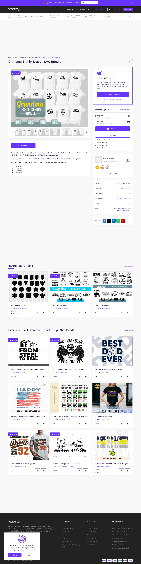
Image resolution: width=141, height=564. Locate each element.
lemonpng (16, 419)
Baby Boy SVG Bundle (60, 305)
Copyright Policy (92, 541)
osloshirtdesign (17, 466)
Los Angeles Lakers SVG (103, 417)
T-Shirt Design (125, 210)
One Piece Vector (118, 545)
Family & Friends (68, 466)
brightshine (58, 372)
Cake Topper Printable (119, 541)
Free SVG (65, 538)
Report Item (91, 545)
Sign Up (128, 9)
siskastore (100, 419)
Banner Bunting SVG (18, 305)
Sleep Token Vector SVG (120, 548)
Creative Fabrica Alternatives (122, 528)
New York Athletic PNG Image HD (23, 464)
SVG (129, 198)
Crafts (22, 57)
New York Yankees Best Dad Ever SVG (108, 370)
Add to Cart (113, 129)
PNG (121, 198)
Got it (15, 555)
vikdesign (100, 372)
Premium (100, 9)
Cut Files (30, 57)
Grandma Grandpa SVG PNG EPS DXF (66, 464)
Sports (26, 466)
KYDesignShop (59, 419)
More (29, 555)
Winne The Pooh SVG (119, 535)
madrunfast (16, 308)
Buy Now (112, 135)
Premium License (93, 528)
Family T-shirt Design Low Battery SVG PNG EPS (70, 417)
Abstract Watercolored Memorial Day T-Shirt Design (28, 417)
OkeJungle (58, 466)
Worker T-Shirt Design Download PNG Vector (27, 370)
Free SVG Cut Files (118, 531)
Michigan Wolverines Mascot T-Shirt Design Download (112, 464)
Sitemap (65, 535)
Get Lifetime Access (89, 3)
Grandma (117, 208)
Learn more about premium (112, 99)
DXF (118, 198)
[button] (86, 132)
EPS (125, 198)
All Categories (67, 541)
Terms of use (91, 535)
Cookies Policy (92, 538)
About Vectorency (68, 528)
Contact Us (66, 531)
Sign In (117, 9)
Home (10, 57)
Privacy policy (91, 531)
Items (16, 57)
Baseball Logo (117, 538)
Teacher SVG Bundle (102, 305)
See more (127, 266)
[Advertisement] (70, 38)
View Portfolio (113, 173)
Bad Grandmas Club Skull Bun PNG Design (68, 370)
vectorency (16, 372)
